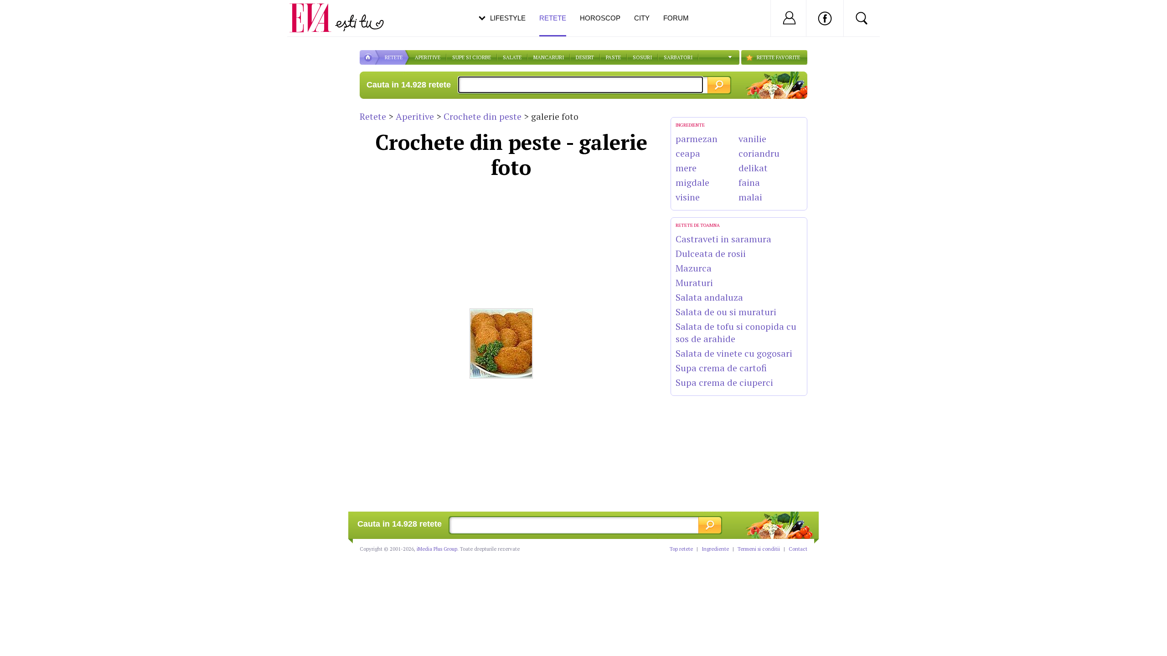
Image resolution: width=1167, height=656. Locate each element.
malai (750, 197)
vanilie (752, 139)
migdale (692, 182)
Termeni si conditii (759, 549)
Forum (676, 18)
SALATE (512, 57)
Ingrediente (715, 549)
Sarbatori (678, 57)
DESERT (585, 57)
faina (749, 182)
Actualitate (32, 16)
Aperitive (415, 116)
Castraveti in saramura (723, 239)
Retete (373, 116)
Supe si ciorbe (471, 57)
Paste (613, 57)
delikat (753, 168)
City (642, 18)
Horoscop (600, 18)
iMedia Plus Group (437, 549)
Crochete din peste (483, 116)
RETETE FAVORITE (778, 57)
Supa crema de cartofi (721, 368)
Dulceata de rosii (711, 253)
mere (686, 168)
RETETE (394, 57)
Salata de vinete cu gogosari (734, 353)
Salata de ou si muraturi (726, 312)
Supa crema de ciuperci (724, 382)
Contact (798, 549)
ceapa (688, 153)
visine (688, 197)
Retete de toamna (698, 225)
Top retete (681, 549)
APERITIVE (427, 57)
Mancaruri (548, 57)
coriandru (759, 153)
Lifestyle (508, 18)
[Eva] (315, 10)
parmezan (697, 139)
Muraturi (694, 283)
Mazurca (694, 268)
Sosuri (642, 57)
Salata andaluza (709, 297)
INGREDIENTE (690, 125)
